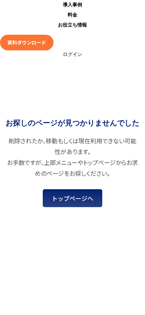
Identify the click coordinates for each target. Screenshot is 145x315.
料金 (72, 14)
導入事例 (72, 4)
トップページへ (72, 198)
